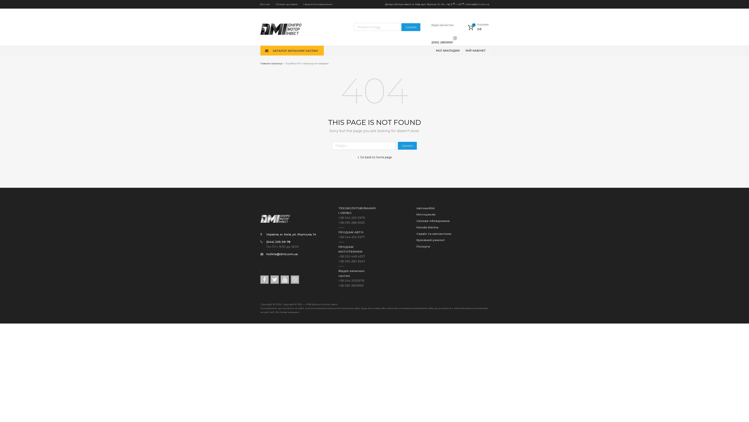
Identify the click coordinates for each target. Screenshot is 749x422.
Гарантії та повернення (317, 4)
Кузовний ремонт (430, 240)
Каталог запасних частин (295, 51)
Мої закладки (448, 50)
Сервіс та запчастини (433, 234)
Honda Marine (427, 227)
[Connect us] (264, 279)
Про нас (265, 4)
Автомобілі (425, 208)
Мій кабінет (476, 50)
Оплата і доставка (286, 4)
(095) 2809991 (441, 42)
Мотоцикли (426, 214)
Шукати (410, 27)
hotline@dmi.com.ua (477, 4)
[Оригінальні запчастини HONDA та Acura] (281, 36)
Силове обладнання (433, 221)
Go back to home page (376, 157)
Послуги (423, 246)
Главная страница (271, 63)
